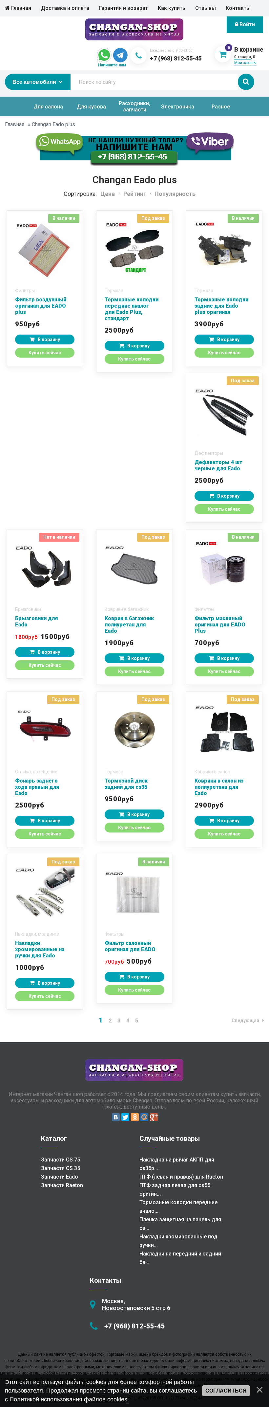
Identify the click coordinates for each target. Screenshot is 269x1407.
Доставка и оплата (65, 8)
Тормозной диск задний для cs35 (126, 784)
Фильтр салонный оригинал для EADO (130, 946)
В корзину (49, 339)
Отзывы (205, 8)
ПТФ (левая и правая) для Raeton (181, 1177)
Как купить (171, 8)
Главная (20, 8)
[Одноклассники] (135, 1117)
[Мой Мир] (144, 1117)
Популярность (175, 193)
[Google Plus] (154, 1117)
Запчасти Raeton (62, 1185)
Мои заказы (245, 62)
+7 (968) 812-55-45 (175, 58)
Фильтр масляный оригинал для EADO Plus (220, 624)
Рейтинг (134, 193)
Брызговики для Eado (36, 621)
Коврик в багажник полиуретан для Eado (129, 624)
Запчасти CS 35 (60, 1168)
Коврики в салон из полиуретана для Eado (219, 787)
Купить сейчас (45, 352)
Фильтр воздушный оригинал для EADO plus (40, 305)
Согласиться (226, 1391)
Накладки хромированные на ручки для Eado (39, 949)
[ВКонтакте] (116, 1117)
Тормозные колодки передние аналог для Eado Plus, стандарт (131, 308)
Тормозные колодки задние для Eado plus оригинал (221, 305)
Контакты (238, 8)
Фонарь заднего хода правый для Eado (37, 787)
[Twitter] (125, 1117)
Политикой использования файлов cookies (68, 1399)
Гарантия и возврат (123, 8)
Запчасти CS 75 (60, 1160)
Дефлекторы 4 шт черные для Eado (218, 465)
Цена (107, 193)
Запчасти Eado (59, 1177)
